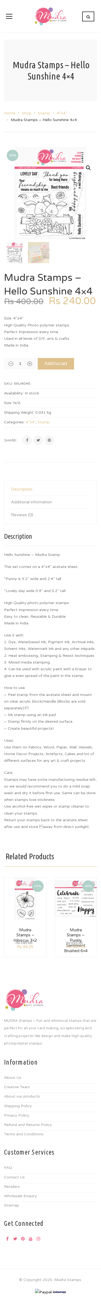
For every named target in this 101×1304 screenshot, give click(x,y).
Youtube (30, 1238)
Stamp (44, 113)
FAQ (8, 1167)
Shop (26, 113)
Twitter (15, 1238)
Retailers (12, 1186)
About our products (22, 1096)
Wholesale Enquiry (20, 1196)
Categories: (14, 422)
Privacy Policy (16, 1115)
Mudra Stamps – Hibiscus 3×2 (25, 935)
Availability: (14, 393)
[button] (88, 168)
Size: (8, 403)
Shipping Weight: (19, 412)
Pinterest (23, 1238)
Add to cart (55, 363)
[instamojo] (59, 1292)
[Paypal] (43, 1292)
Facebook (7, 1238)
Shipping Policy (18, 1106)
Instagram (38, 1238)
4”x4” (62, 113)
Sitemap (11, 1205)
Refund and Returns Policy (28, 1124)
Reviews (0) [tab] (22, 514)
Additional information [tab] (31, 502)
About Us (12, 1077)
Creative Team (17, 1087)
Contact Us (14, 1177)
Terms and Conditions (23, 1134)
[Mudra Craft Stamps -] (50, 16)
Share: (10, 440)
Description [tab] (21, 489)
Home (9, 113)
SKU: (8, 383)
